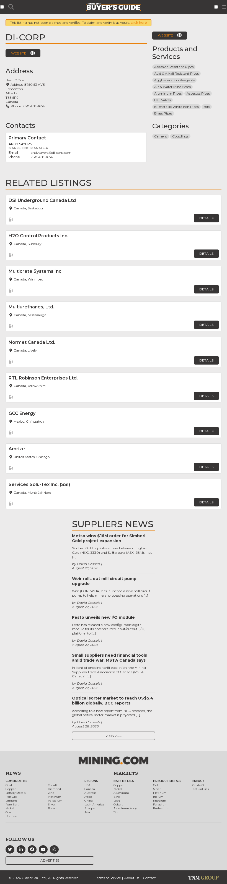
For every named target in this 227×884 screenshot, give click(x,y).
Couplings (180, 136)
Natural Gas (200, 789)
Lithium (11, 800)
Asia (87, 812)
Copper (11, 789)
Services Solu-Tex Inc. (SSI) (39, 484)
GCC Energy (22, 413)
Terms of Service (108, 878)
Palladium (55, 800)
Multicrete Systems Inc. (36, 271)
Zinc (51, 793)
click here (139, 22)
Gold (9, 785)
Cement (160, 136)
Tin (116, 812)
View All (113, 736)
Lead (117, 800)
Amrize (17, 448)
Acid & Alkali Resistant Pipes (176, 73)
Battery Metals (15, 793)
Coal (9, 812)
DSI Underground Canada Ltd (42, 200)
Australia (90, 793)
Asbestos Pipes (198, 93)
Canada (89, 789)
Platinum (54, 797)
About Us (131, 878)
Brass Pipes (163, 113)
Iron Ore (11, 797)
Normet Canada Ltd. (32, 342)
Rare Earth (13, 804)
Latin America (94, 804)
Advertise (50, 860)
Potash (52, 808)
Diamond (54, 789)
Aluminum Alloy (125, 808)
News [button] (13, 773)
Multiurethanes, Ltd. (31, 307)
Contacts (20, 125)
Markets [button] (126, 773)
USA (87, 785)
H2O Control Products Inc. (38, 235)
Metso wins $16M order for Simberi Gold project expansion (108, 538)
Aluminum (121, 793)
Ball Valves (162, 100)
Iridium (158, 797)
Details (206, 218)
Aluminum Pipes (168, 93)
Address (19, 71)
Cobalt (52, 785)
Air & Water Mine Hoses (172, 87)
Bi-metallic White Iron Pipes (176, 107)
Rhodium (159, 800)
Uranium (12, 816)
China (88, 800)
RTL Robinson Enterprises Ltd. (43, 378)
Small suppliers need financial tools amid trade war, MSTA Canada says (109, 658)
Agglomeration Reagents (174, 80)
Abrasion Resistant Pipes (174, 67)
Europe (89, 808)
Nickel (10, 808)
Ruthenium (161, 808)
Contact (149, 878)
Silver (51, 804)
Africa (88, 797)
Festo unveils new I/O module (103, 617)
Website (18, 53)
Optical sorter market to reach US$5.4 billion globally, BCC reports (112, 701)
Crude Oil (198, 785)
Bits (207, 107)
